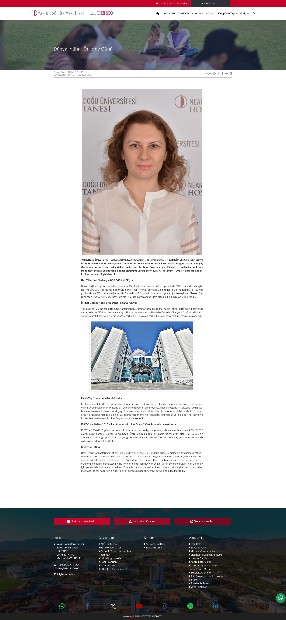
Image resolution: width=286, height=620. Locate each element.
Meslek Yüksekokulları (203, 551)
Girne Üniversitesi (110, 547)
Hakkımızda (168, 13)
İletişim (244, 13)
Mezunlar (161, 3)
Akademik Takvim (200, 583)
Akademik (183, 13)
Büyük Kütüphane (200, 572)
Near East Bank (109, 562)
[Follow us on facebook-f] (88, 606)
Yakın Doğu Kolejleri (111, 558)
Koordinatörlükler (200, 562)
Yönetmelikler (198, 587)
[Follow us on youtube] (139, 606)
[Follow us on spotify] (190, 606)
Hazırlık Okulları (199, 558)
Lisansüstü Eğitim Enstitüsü (206, 554)
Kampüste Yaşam (228, 13)
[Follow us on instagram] (164, 606)
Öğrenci (210, 13)
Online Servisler (178, 3)
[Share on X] (219, 73)
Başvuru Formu (154, 547)
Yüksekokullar (198, 547)
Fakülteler (196, 544)
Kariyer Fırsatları (155, 544)
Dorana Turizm (108, 565)
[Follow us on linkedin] (216, 606)
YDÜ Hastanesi (108, 544)
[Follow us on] (113, 606)
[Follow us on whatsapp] (62, 606)
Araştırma (197, 13)
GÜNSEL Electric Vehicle (114, 569)
